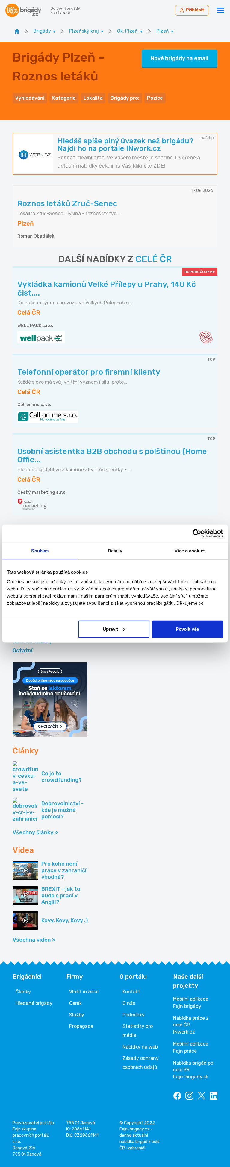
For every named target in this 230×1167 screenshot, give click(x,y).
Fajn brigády (187, 1006)
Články (23, 992)
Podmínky (133, 1015)
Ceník (75, 1003)
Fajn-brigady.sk (190, 1077)
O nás (128, 1003)
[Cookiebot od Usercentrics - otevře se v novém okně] (197, 533)
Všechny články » (35, 832)
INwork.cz (184, 1032)
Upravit (110, 628)
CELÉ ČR (153, 259)
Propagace (81, 1026)
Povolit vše (187, 628)
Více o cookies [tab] (190, 550)
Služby (76, 1015)
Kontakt (131, 992)
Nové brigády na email (179, 58)
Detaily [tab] (115, 550)
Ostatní (23, 650)
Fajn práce (185, 1051)
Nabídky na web (140, 1047)
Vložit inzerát (84, 992)
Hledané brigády (34, 1003)
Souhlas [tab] (40, 550)
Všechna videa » (34, 940)
